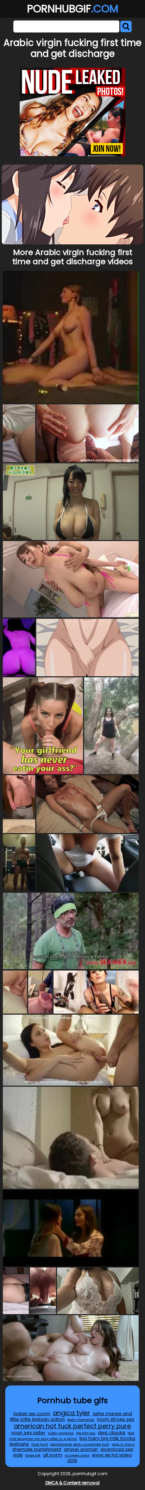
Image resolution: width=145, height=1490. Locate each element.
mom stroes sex (115, 1419)
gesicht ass (85, 1433)
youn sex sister (28, 1432)
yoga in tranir (123, 1444)
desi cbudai (111, 1432)
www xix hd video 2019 (99, 1458)
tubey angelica (61, 1433)
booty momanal (80, 1419)
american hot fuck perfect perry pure (72, 1425)
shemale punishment (36, 1449)
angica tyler (71, 1412)
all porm (52, 1455)
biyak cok (32, 1455)
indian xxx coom (31, 1413)
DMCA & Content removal (72, 1483)
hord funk (39, 1444)
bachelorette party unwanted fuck (79, 1444)
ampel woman (81, 1449)
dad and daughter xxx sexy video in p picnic (72, 1436)
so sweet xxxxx (77, 1455)
